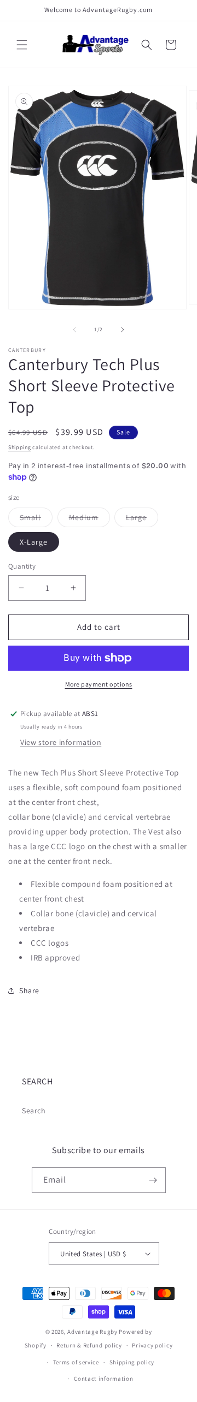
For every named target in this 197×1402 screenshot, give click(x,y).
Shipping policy (132, 1362)
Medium (89, 519)
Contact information (103, 1378)
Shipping (19, 447)
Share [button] (29, 990)
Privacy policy (152, 1345)
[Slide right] (123, 330)
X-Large (34, 542)
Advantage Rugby (92, 1331)
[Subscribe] (153, 1180)
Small (36, 519)
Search (34, 1110)
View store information (60, 742)
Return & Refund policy (88, 1345)
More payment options (98, 684)
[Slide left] (74, 330)
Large (142, 519)
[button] (22, 45)
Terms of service (76, 1362)
